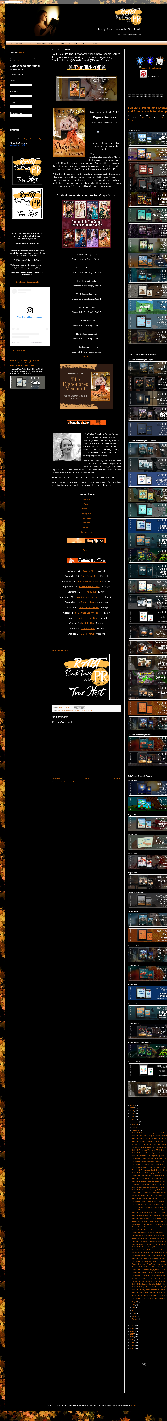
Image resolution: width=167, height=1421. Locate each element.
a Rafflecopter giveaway (60, 650)
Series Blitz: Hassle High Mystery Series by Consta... (149, 1250)
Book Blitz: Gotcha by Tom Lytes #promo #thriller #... (149, 1187)
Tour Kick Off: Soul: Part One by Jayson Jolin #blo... (149, 1207)
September (136, 1130)
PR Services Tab (147, 118)
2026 (132, 1105)
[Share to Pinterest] (84, 707)
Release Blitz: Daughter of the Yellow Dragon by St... (149, 1238)
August (134, 1302)
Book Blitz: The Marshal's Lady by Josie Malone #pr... (149, 1173)
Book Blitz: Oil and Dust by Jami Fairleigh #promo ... (149, 1258)
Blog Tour (60, 710)
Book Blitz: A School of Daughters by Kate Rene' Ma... (149, 1141)
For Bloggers (94, 43)
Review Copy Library (45, 43)
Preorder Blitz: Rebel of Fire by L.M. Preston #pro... (148, 1236)
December (135, 1122)
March (134, 1316)
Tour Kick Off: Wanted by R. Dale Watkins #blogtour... (149, 1275)
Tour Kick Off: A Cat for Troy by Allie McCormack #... (148, 1204)
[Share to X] (79, 707)
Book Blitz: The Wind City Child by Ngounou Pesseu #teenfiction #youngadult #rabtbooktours (24, 363)
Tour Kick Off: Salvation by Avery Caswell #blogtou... (149, 1161)
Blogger (133, 1405)
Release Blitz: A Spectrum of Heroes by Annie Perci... (149, 1278)
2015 (132, 1340)
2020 (132, 1325)
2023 (132, 1114)
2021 (132, 1119)
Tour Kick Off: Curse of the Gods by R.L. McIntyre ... (148, 1201)
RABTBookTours (18, 342)
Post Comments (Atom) (68, 782)
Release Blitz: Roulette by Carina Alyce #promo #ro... (149, 1147)
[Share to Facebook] (82, 707)
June (134, 1307)
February (135, 1319)
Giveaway (67, 710)
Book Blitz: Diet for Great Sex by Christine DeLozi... (148, 1247)
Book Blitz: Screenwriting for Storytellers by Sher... (148, 1156)
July (133, 1305)
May (133, 1310)
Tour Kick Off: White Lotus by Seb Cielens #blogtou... (149, 1170)
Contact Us (61, 43)
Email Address (15, 91)
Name (12, 81)
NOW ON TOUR (87, 710)
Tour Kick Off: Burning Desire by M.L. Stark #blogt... (148, 1233)
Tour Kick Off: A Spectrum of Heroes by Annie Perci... (149, 1167)
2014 (132, 1342)
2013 (132, 1345)
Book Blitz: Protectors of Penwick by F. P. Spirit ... (148, 1150)
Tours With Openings (77, 43)
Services (30, 43)
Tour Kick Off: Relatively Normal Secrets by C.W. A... (149, 1267)
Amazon (86, 550)
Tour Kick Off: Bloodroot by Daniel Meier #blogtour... (149, 1298)
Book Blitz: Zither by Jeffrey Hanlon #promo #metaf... (149, 1290)
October (135, 1127)
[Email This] (75, 707)
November (135, 1125)
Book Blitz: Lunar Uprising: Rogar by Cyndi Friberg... (149, 1292)
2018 (132, 1331)
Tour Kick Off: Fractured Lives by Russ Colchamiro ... (149, 1164)
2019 (132, 1328)
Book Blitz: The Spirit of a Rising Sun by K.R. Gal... (148, 1284)
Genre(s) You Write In (17, 113)
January (135, 1322)
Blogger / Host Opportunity (32, 139)
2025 (132, 1108)
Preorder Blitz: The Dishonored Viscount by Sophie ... (149, 1281)
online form (20, 53)
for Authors (19, 61)
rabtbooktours (32, 342)
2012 (132, 1348)
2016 (132, 1337)
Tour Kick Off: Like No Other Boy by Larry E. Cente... (149, 1270)
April (133, 1313)
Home (10, 43)
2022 (132, 1116)
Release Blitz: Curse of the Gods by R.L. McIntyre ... (149, 1196)
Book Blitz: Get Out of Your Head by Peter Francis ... (149, 1178)
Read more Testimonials (27, 282)
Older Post (116, 778)
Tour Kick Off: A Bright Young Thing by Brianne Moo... (149, 1255)
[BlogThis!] (77, 707)
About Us (19, 43)
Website (13, 102)
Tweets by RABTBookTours (19, 351)
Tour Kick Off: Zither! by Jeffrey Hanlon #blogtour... (148, 1273)
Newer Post (56, 778)
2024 (132, 1111)
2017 (132, 1334)
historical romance (75, 710)
